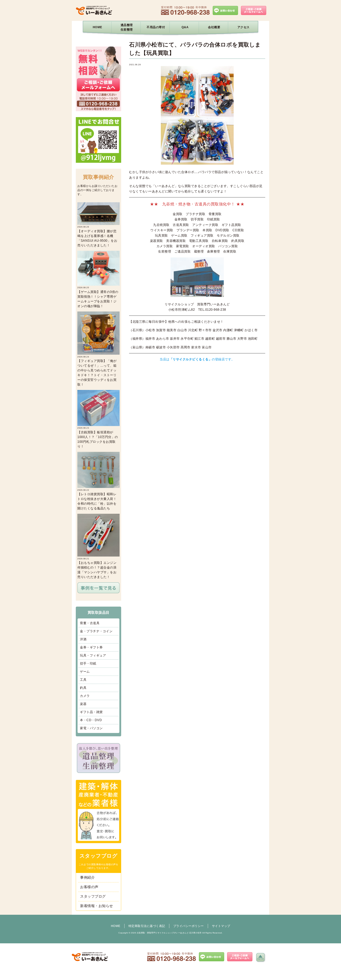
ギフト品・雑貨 (91, 712)
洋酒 (83, 639)
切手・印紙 (88, 663)
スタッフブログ (93, 896)
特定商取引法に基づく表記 (146, 926)
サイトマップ (221, 926)
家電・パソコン (91, 728)
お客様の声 (89, 887)
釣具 (83, 687)
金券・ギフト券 (91, 647)
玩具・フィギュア (93, 655)
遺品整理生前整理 (127, 27)
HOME (97, 27)
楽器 (83, 704)
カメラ (85, 695)
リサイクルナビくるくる (191, 359)
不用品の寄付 (156, 27)
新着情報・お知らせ (96, 906)
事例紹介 (87, 877)
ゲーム (85, 671)
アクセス (243, 27)
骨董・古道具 (89, 623)
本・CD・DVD (91, 720)
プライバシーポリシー (188, 926)
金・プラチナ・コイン (96, 631)
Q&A (185, 27)
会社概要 (214, 27)
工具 (83, 679)
